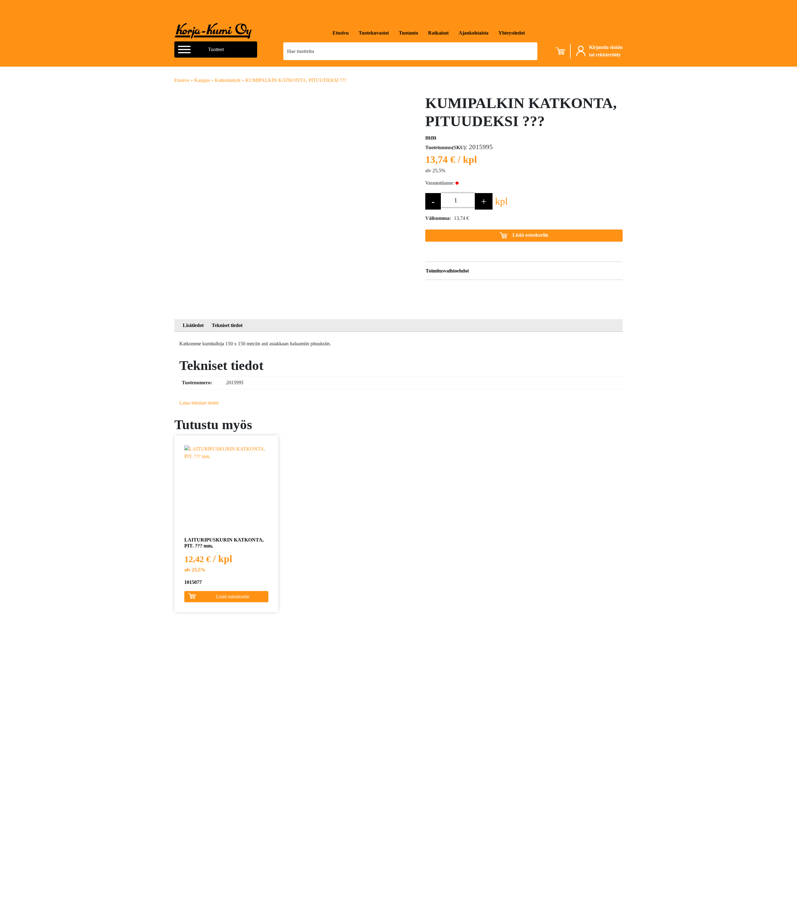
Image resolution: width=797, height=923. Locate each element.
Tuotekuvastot (374, 33)
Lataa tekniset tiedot (199, 402)
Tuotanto (408, 33)
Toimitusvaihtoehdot (447, 270)
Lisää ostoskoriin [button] (232, 596)
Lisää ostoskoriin (530, 235)
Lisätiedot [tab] (193, 325)
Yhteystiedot (511, 33)
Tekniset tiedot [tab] (227, 325)
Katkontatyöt (227, 80)
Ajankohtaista (473, 33)
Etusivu (340, 33)
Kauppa (202, 80)
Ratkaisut (438, 33)
